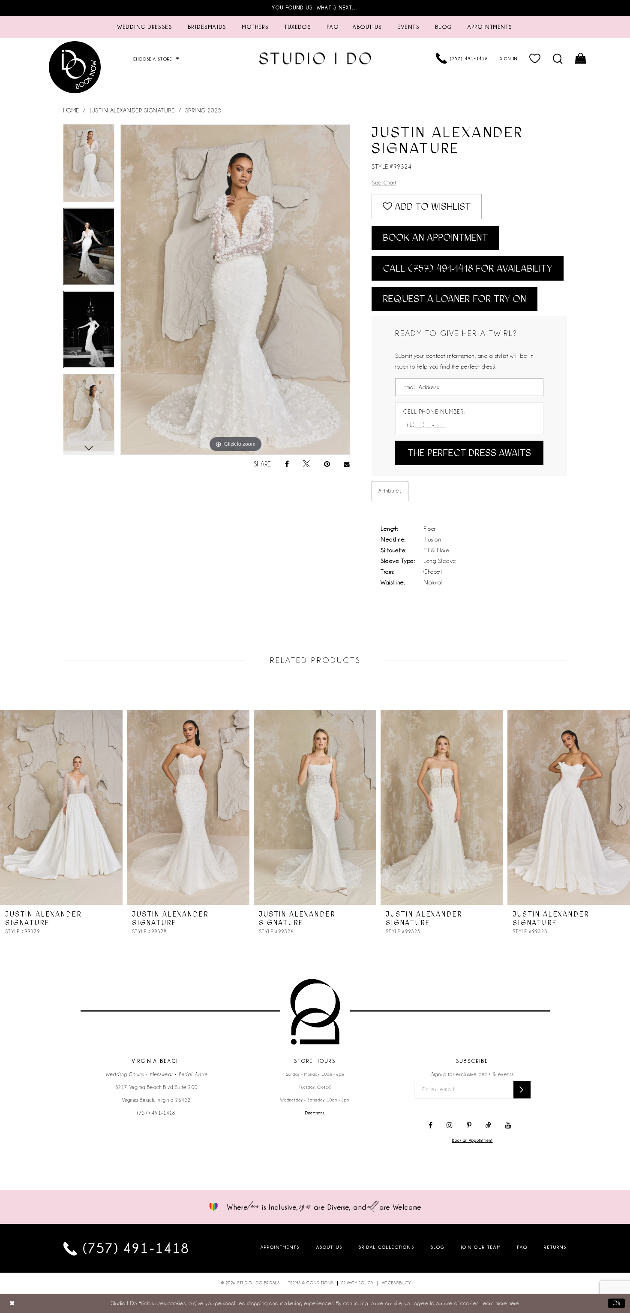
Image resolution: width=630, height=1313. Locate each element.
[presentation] (61, 807)
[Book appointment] (75, 67)
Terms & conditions (310, 1283)
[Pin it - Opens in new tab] (327, 464)
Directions (314, 1113)
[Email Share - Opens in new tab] (347, 464)
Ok (616, 1303)
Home (71, 110)
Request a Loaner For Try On (454, 299)
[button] (535, 58)
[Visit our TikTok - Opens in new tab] (488, 1125)
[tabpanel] (89, 166)
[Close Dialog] (12, 1303)
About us (329, 1246)
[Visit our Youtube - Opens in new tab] (508, 1125)
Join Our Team (481, 1246)
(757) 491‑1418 (156, 1113)
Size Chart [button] (384, 182)
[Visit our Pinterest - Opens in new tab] (469, 1125)
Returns (555, 1246)
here (514, 1303)
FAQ (522, 1246)
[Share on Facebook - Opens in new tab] (287, 464)
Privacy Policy (358, 1283)
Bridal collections (386, 1246)
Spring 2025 (203, 110)
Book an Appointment (435, 237)
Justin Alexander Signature (132, 110)
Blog (438, 1246)
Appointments (280, 1246)
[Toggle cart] (581, 58)
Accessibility (396, 1283)
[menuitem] (145, 27)
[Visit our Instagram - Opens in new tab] (449, 1125)
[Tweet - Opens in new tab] (306, 464)
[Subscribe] (522, 1089)
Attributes (390, 490)
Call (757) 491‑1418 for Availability (467, 268)
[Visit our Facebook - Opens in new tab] (430, 1125)
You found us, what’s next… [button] (315, 7)
